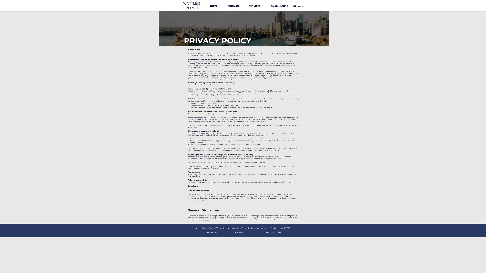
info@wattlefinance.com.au (254, 162)
